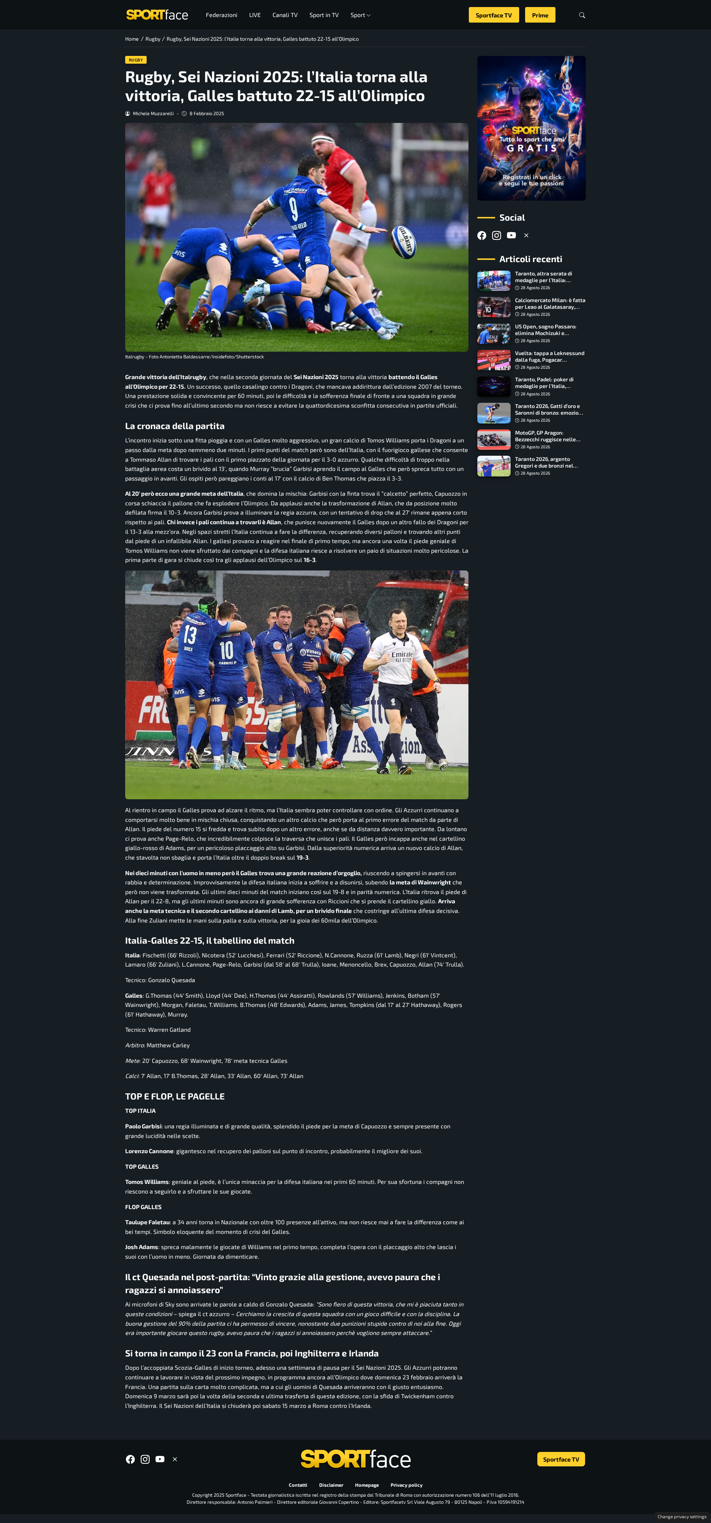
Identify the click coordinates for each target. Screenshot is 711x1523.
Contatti (298, 1485)
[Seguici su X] (526, 235)
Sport (358, 14)
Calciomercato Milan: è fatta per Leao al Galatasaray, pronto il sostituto (550, 307)
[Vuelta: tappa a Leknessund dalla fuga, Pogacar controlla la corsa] (494, 360)
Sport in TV (324, 14)
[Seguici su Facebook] (481, 235)
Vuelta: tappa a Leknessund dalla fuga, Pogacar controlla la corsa (549, 359)
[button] (582, 15)
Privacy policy (407, 1485)
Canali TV (285, 14)
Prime (540, 15)
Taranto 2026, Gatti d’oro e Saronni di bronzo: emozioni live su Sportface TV (549, 412)
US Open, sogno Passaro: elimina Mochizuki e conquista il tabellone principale (546, 337)
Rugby (136, 59)
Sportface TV (494, 15)
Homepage (367, 1485)
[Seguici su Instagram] (496, 235)
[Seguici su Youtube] (511, 235)
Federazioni (221, 14)
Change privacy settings (682, 1516)
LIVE (255, 14)
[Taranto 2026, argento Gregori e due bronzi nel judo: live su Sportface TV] (494, 466)
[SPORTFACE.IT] (157, 13)
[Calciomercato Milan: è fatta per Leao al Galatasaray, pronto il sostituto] (494, 307)
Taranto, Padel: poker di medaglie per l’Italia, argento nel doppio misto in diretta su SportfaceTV (549, 389)
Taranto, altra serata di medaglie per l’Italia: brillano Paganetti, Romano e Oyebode (549, 284)
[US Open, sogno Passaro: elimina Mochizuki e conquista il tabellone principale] (494, 334)
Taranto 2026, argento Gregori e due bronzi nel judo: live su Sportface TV (546, 465)
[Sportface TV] (531, 128)
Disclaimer (331, 1485)
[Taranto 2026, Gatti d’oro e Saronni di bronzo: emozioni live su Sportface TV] (494, 413)
